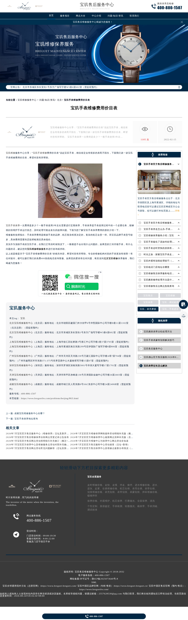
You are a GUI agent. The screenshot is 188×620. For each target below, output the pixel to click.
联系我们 (134, 16)
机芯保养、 (118, 501)
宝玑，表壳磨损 (148, 309)
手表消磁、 (153, 506)
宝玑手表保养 (13, 225)
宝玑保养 (148, 302)
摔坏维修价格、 (151, 492)
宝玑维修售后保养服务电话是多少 (161, 273)
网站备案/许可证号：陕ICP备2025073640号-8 (94, 579)
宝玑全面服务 (94, 476)
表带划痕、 (123, 492)
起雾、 (98, 488)
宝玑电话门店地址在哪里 (156, 267)
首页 (51, 15)
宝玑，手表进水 (170, 309)
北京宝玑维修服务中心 (21, 323)
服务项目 (64, 16)
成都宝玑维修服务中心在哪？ (29, 413)
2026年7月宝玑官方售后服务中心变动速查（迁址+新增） (100, 444)
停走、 (123, 485)
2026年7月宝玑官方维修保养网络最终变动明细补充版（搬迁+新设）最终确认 (110, 433)
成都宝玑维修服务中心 (21, 384)
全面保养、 (143, 501)
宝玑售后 (148, 295)
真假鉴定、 (106, 506)
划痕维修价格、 (96, 492)
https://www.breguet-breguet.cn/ (131, 586)
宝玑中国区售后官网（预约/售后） (167, 586)
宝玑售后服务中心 (97, 4)
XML (94, 582)
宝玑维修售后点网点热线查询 (159, 286)
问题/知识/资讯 (115, 16)
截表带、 (142, 506)
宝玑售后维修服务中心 (86, 572)
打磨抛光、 (131, 501)
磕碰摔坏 (92, 495)
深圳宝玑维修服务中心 (21, 365)
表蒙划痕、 (136, 492)
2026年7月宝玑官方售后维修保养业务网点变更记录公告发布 (37, 437)
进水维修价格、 (143, 485)
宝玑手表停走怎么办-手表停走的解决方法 (165, 229)
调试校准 (92, 509)
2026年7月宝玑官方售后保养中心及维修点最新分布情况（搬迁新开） (106, 448)
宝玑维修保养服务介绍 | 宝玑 (159, 235)
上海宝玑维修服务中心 (21, 342)
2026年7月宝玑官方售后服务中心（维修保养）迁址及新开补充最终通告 (43, 433)
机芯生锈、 (126, 488)
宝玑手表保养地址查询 (26, 419)
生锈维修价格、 (111, 488)
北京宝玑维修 (111, 258)
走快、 (108, 485)
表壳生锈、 (138, 488)
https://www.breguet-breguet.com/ (59, 586)
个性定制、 (93, 506)
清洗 (152, 501)
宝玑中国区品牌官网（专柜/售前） (95, 586)
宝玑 (22, 318)
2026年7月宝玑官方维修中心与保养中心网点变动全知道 (99, 441)
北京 (59, 100)
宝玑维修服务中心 (27, 100)
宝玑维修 (10, 153)
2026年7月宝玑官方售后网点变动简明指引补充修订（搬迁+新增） (40, 441)
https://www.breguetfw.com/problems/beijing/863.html (50, 398)
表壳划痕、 (111, 492)
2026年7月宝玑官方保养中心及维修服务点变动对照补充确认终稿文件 (42, 444)
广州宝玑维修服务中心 (21, 356)
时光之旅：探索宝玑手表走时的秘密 (162, 254)
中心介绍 (96, 16)
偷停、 (131, 485)
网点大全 (80, 16)
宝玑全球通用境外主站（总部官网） (21, 586)
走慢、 (116, 485)
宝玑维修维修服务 (36, 249)
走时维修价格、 (96, 485)
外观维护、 (106, 501)
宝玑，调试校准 (170, 302)
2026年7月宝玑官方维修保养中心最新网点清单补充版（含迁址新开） (106, 437)
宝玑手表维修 (40, 153)
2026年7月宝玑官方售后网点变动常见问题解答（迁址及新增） (38, 448)
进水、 (156, 485)
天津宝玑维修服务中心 (21, 375)
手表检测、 (118, 506)
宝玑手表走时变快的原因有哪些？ (161, 248)
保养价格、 (93, 501)
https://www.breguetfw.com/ (94, 589)
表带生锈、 (151, 488)
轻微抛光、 (131, 506)
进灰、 (91, 488)
